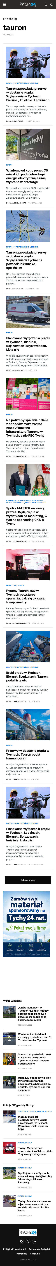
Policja (48, 1111)
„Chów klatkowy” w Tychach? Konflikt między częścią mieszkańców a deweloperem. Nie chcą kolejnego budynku (33, 1013)
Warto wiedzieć (39, 503)
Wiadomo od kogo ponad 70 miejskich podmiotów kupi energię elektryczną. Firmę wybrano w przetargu (27, 176)
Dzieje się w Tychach (15, 500)
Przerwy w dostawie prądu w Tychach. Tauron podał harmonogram (27, 754)
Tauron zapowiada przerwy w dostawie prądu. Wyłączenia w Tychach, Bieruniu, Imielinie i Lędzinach (27, 94)
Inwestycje (31, 500)
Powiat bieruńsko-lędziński (26, 83)
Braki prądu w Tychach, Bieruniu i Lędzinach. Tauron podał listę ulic (27, 676)
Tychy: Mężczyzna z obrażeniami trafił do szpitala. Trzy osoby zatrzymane (35, 1151)
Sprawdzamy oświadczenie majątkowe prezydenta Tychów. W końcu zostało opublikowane (34, 1059)
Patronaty (21, 1253)
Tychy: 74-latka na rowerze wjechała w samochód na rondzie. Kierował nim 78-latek (34, 1206)
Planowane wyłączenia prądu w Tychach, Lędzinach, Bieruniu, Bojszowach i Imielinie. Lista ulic (28, 834)
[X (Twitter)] (28, 1241)
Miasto (9, 83)
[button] (4, 4)
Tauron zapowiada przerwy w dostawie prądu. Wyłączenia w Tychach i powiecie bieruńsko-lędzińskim (26, 260)
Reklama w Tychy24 (39, 1249)
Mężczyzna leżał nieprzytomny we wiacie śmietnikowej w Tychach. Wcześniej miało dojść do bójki (33, 1123)
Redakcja (35, 1253)
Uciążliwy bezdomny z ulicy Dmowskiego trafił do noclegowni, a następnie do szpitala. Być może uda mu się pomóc (34, 1084)
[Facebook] (21, 1241)
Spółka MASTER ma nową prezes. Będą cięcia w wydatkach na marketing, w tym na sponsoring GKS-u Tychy (26, 515)
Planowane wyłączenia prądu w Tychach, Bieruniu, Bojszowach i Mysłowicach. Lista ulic (28, 343)
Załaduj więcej (28, 880)
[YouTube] (34, 1241)
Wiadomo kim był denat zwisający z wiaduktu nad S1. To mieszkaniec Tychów (35, 1037)
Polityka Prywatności (14, 1249)
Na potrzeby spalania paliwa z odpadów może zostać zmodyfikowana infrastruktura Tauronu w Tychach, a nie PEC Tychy (27, 427)
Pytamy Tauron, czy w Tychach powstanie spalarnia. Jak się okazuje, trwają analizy (25, 596)
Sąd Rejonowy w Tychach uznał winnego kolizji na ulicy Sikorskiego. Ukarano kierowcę (35, 1178)
